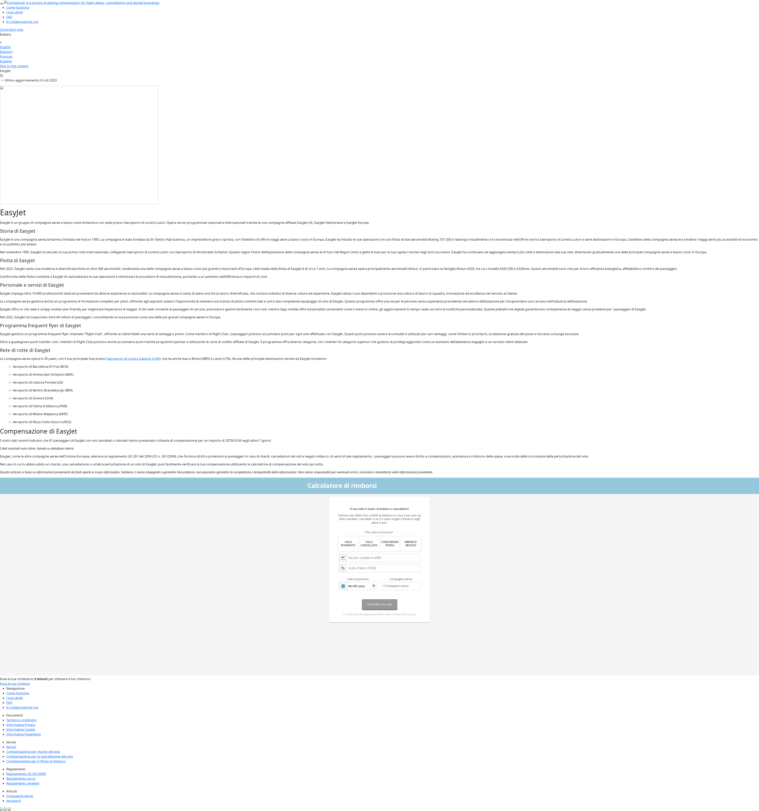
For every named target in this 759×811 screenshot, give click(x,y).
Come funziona (17, 7)
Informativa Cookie (20, 729)
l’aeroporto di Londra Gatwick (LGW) (134, 358)
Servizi (11, 747)
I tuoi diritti (14, 12)
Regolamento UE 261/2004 (26, 774)
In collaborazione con (22, 22)
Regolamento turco (20, 778)
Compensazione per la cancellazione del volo (39, 756)
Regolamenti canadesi (22, 783)
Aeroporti (13, 801)
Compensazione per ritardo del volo (33, 752)
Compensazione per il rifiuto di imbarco (36, 761)
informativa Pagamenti (23, 734)
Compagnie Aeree (19, 796)
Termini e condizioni (21, 720)
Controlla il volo (11, 29)
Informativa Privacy (20, 725)
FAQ (9, 17)
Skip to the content (14, 66)
